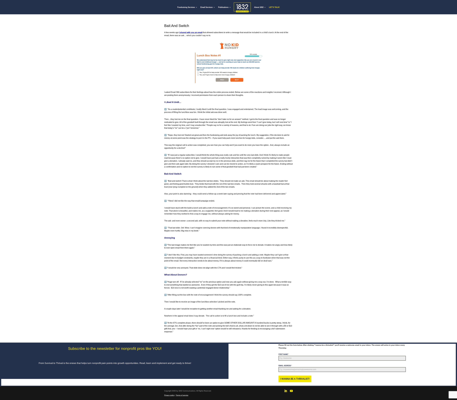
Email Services (206, 7)
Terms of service (182, 395)
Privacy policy (169, 395)
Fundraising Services (186, 7)
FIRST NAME (283, 354)
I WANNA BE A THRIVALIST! (295, 378)
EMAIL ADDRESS (285, 366)
